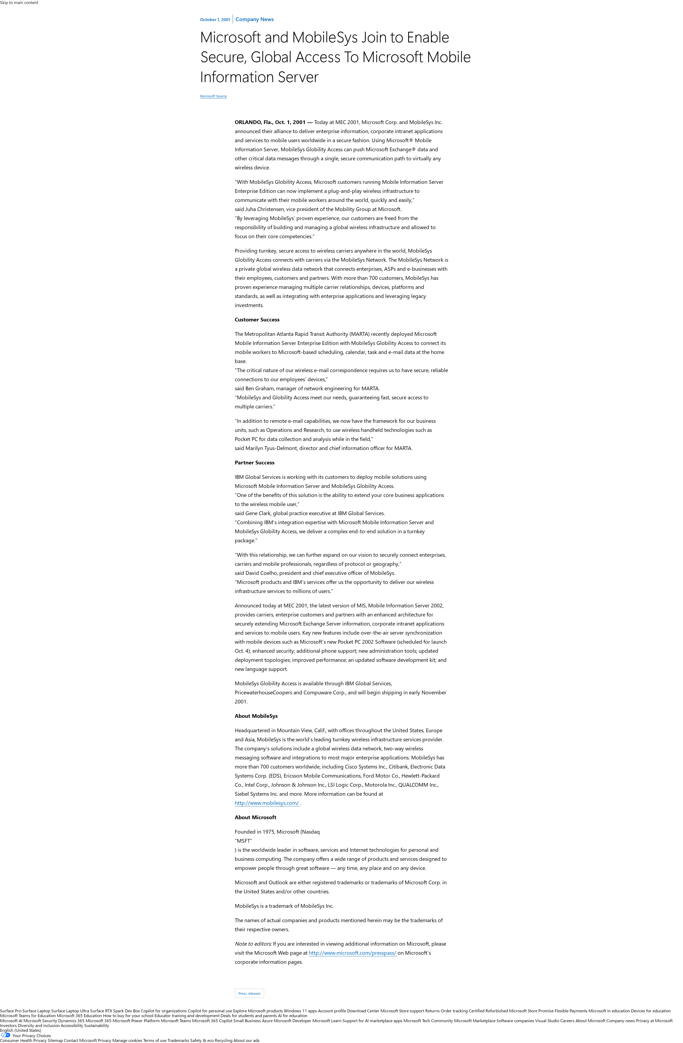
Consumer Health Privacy (23, 1040)
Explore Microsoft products (258, 1010)
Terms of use (154, 1040)
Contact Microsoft (80, 1040)
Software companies (515, 1020)
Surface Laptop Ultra (70, 1010)
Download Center (363, 1010)
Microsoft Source (213, 96)
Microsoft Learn (327, 1020)
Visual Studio (547, 1020)
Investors (8, 1025)
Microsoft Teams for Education (28, 1015)
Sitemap (55, 1040)
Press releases (250, 993)
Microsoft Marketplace (474, 1020)
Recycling (223, 1040)
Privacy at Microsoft (654, 1020)
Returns (432, 1010)
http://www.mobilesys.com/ (267, 802)
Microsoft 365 (99, 1020)
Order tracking (454, 1010)
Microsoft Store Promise (531, 1010)
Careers (567, 1020)
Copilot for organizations (164, 1010)
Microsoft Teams (176, 1020)
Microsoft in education (609, 1010)
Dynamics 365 (71, 1020)
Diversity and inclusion (39, 1025)
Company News (254, 18)
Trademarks (178, 1040)
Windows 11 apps (300, 1010)
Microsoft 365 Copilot (212, 1020)
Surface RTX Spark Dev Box (115, 1010)
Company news (620, 1020)
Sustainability (96, 1025)
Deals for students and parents (249, 1015)
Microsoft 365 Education (79, 1015)
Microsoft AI (11, 1020)
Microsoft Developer (292, 1020)
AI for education (292, 1015)
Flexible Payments (571, 1010)
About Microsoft (590, 1020)
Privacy (105, 1040)
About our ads (246, 1040)
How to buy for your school (128, 1015)
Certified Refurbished (488, 1010)
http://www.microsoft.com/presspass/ (353, 952)
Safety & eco (202, 1040)
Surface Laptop (36, 1010)
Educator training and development (187, 1015)
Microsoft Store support (402, 1010)
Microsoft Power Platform (136, 1020)
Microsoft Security (40, 1020)
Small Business (247, 1020)
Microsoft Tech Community (428, 1020)
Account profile (332, 1010)
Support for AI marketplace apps (372, 1020)
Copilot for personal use (210, 1010)
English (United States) (20, 1030)
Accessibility (72, 1025)
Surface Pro (10, 1010)
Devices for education (651, 1010)
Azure (267, 1020)
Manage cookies (127, 1040)
